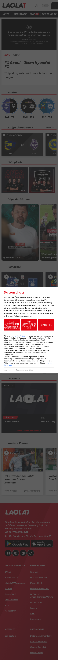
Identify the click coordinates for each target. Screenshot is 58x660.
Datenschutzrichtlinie (24, 370)
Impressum (8, 370)
